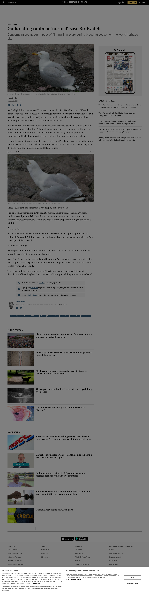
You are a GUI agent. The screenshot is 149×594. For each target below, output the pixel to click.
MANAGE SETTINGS (132, 583)
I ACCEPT (132, 577)
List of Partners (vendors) (73, 579)
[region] (74, 580)
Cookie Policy (36, 583)
